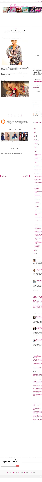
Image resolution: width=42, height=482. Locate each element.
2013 (34, 139)
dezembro (36, 140)
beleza (34, 296)
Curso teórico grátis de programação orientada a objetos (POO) (37, 356)
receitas (35, 299)
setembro (36, 144)
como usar (34, 308)
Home (1, 1)
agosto (36, 146)
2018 (34, 132)
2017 (34, 133)
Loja (28, 1)
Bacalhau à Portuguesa (38, 182)
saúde (34, 301)
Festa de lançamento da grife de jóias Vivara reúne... (38, 213)
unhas (34, 302)
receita (37, 301)
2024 (34, 128)
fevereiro (36, 247)
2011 (34, 251)
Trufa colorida (36, 186)
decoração (38, 307)
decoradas (34, 307)
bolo (39, 308)
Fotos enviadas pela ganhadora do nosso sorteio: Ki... (38, 171)
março (36, 152)
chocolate (37, 308)
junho (35, 148)
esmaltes (34, 305)
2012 (34, 250)
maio (35, 150)
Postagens (35, 105)
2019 (34, 131)
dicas (38, 300)
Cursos (32, 1)
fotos (34, 304)
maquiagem (37, 304)
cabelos (37, 302)
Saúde (17, 1)
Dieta (14, 1)
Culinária (4, 1)
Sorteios (25, 1)
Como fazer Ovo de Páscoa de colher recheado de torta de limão (37, 408)
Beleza (11, 1)
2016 (34, 135)
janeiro (36, 249)
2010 (34, 253)
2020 (34, 129)
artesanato (38, 306)
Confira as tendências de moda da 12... (23, 143)
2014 (34, 137)
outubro (36, 143)
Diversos (21, 1)
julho (35, 147)
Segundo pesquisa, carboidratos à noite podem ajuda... (37, 201)
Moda (8, 1)
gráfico (37, 305)
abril (35, 151)
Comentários (36, 106)
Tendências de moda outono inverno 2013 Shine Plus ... (38, 205)
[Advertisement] (21, 20)
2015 (34, 136)
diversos (35, 297)
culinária (39, 305)
